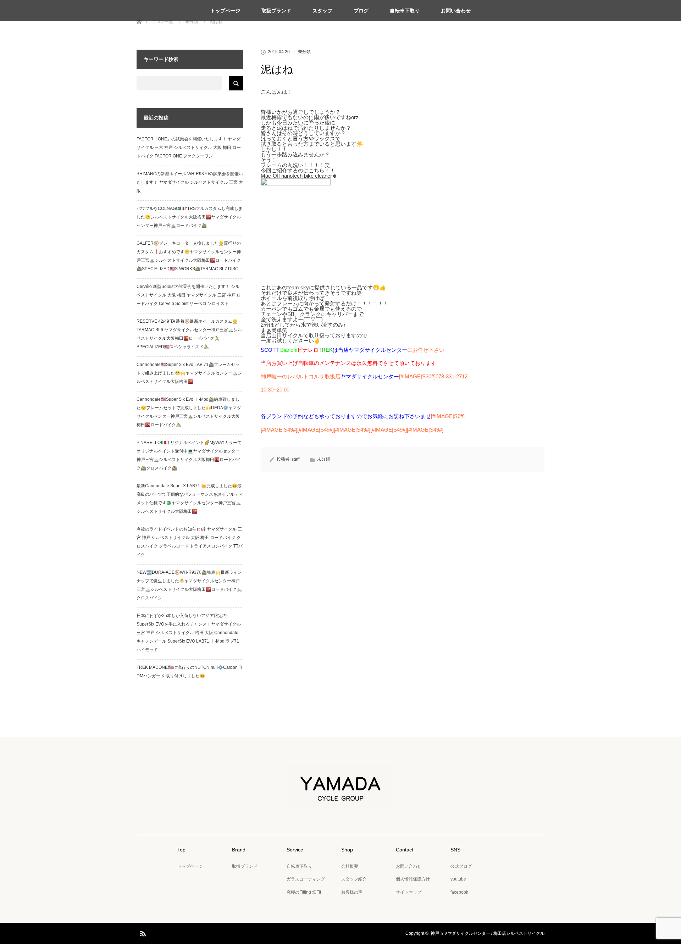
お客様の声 (351, 892)
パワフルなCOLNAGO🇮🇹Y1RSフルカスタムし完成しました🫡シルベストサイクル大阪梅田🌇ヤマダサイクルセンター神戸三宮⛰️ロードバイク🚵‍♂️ (190, 217)
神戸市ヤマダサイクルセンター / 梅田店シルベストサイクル (487, 933)
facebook (459, 892)
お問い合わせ (456, 10)
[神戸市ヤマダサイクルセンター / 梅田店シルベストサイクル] (340, 803)
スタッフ (322, 10)
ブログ (361, 10)
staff (295, 459)
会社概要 (349, 866)
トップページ (225, 10)
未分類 (304, 52)
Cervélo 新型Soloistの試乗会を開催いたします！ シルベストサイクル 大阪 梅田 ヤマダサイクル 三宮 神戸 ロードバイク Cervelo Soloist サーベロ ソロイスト (189, 295)
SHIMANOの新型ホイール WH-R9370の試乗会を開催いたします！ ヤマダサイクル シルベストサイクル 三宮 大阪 (190, 182)
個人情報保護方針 (413, 879)
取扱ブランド (276, 10)
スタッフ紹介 (354, 879)
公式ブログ (461, 866)
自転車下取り (405, 10)
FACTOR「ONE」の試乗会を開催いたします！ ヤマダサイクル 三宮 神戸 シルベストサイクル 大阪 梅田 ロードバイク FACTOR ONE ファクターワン (189, 148)
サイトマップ (408, 892)
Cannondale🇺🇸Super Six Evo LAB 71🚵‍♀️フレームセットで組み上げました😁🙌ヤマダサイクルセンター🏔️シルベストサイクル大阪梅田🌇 (189, 373)
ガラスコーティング (306, 879)
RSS (142, 932)
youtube (458, 879)
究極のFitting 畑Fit (304, 892)
